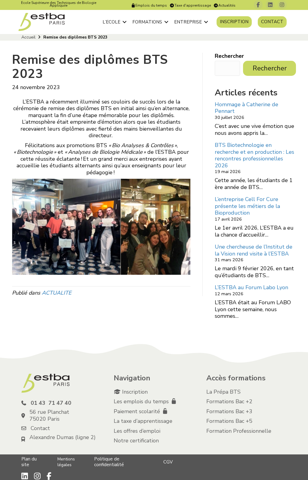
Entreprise (188, 22)
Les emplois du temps (142, 401)
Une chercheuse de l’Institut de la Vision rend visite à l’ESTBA (253, 250)
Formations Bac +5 (229, 421)
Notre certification (136, 440)
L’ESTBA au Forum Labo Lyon (251, 287)
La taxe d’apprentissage (143, 421)
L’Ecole (111, 22)
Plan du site (29, 462)
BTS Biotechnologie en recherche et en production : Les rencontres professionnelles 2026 (254, 155)
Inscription (234, 22)
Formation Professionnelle (238, 431)
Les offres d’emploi (137, 431)
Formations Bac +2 (229, 401)
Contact (272, 22)
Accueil (28, 37)
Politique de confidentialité (109, 462)
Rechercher (229, 56)
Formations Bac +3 (229, 411)
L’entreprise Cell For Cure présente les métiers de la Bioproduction (247, 206)
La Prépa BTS (223, 391)
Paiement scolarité (138, 411)
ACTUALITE (56, 292)
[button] (124, 22)
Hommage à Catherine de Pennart (246, 108)
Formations (147, 22)
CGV (168, 462)
